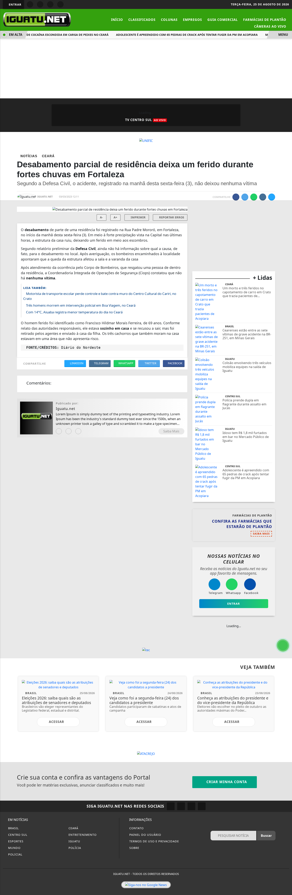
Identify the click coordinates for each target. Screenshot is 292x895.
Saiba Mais (171, 431)
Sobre (133, 848)
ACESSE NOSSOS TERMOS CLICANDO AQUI (80, 890)
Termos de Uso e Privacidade (153, 841)
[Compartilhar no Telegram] (262, 197)
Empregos (192, 19)
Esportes (15, 841)
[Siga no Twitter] (60, 4)
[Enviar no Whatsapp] (253, 197)
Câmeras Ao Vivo (270, 26)
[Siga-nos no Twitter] (191, 806)
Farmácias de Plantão (264, 19)
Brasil (13, 828)
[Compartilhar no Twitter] (244, 197)
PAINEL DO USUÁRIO (144, 835)
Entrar (14, 4)
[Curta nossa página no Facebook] (171, 806)
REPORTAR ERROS (171, 217)
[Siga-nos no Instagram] (181, 806)
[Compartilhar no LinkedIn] (271, 197)
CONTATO (136, 828)
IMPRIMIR (138, 217)
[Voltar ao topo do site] (286, 537)
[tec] (146, 649)
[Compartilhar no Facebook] (235, 197)
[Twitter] (78, 431)
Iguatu (74, 841)
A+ (115, 217)
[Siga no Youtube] (50, 4)
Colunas (169, 19)
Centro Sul (17, 835)
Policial (14, 854)
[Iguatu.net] (37, 19)
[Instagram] (59, 431)
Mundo (13, 848)
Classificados (142, 19)
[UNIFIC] (146, 140)
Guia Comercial (222, 19)
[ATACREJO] (146, 753)
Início (117, 19)
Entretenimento (82, 835)
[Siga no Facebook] (30, 4)
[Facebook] (69, 431)
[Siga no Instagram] (40, 4)
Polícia (74, 848)
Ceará (73, 828)
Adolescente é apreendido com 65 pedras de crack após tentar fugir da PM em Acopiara (180, 35)
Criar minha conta (226, 781)
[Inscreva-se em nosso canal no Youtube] (202, 806)
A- (101, 217)
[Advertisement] (146, 68)
